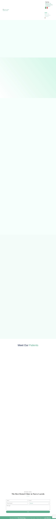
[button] (49, 10)
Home (47, 2)
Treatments (49, 5)
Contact (47, 6)
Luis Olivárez (47, 518)
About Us (48, 3)
